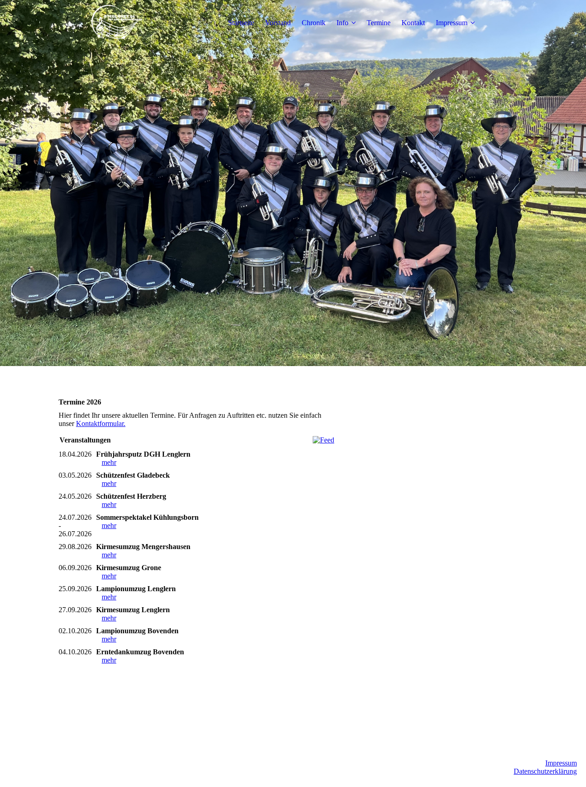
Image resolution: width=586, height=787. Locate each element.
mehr (109, 462)
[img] (116, 23)
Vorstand (278, 23)
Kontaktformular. (100, 423)
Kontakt (413, 23)
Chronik (314, 23)
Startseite (241, 23)
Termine (379, 23)
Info (342, 23)
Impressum (451, 23)
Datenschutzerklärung (545, 771)
